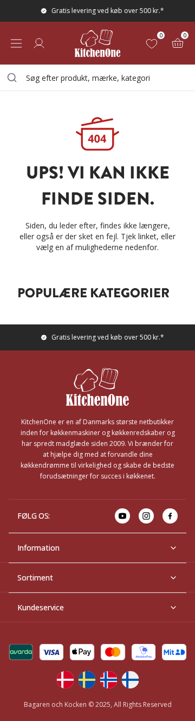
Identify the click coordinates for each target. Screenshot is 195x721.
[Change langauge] (65, 679)
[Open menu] (16, 43)
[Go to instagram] (146, 516)
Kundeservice (40, 607)
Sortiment (35, 577)
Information (38, 548)
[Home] (97, 43)
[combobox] (97, 78)
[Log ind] (39, 43)
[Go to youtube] (122, 516)
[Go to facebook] (170, 516)
